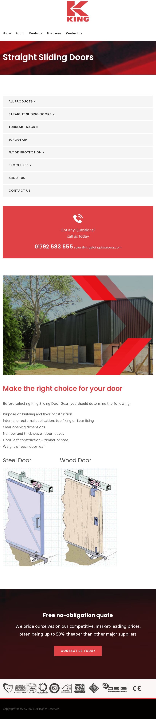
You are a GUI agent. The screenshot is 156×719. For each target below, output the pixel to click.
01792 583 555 (54, 246)
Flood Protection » (26, 152)
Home (7, 33)
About (20, 33)
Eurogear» (18, 139)
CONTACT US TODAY (78, 651)
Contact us (74, 33)
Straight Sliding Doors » (31, 114)
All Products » (22, 101)
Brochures (54, 33)
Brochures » (20, 165)
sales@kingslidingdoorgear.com (98, 247)
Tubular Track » (23, 127)
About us (17, 178)
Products (35, 33)
